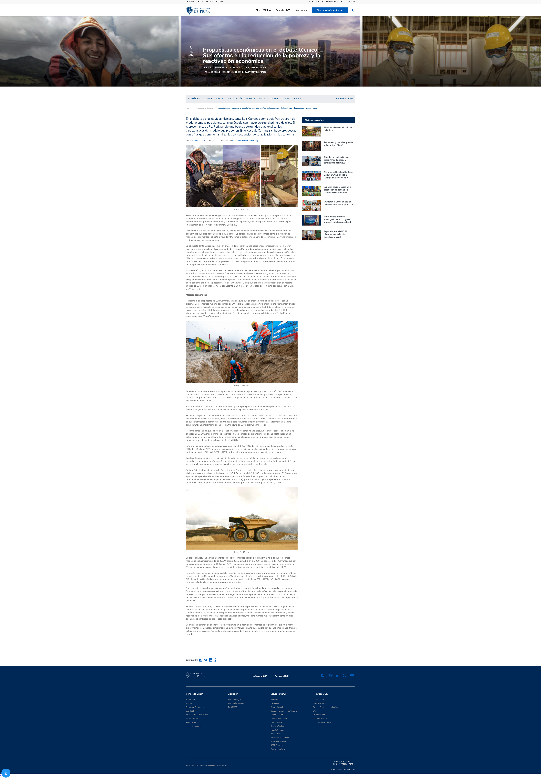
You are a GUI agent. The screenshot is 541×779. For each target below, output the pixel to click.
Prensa (262, 68)
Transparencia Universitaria (197, 715)
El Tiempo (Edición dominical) (245, 140)
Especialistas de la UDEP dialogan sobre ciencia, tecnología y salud (335, 234)
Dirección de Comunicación (330, 10)
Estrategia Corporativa (195, 707)
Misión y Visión (192, 699)
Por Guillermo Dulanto (216, 67)
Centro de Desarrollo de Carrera (283, 711)
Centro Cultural (276, 707)
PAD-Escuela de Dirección (336, 1)
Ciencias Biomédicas (278, 718)
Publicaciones (275, 734)
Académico (194, 98)
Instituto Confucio (277, 730)
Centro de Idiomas (277, 715)
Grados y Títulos (277, 726)
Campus (208, 98)
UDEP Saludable (277, 745)
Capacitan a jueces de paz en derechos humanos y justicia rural (339, 203)
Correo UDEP (318, 699)
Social (262, 98)
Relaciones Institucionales (280, 737)
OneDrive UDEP (319, 703)
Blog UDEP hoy (263, 10)
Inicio (188, 108)
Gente (219, 98)
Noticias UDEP (259, 676)
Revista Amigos (344, 98)
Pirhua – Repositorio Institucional (326, 707)
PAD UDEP (232, 707)
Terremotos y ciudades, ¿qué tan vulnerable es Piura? (339, 144)
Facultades (190, 1)
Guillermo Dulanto (197, 140)
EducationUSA (276, 722)
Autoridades (191, 722)
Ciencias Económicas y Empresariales (246, 72)
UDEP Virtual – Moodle (322, 718)
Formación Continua (236, 703)
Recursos (209, 1)
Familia (286, 98)
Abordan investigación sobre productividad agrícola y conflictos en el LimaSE (337, 160)
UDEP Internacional (316, 1)
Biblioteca (219, 1)
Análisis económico (215, 72)
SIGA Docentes (319, 715)
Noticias (352, 1)
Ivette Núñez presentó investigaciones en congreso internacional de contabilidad (337, 219)
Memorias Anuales (193, 726)
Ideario (189, 703)
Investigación (234, 98)
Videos (297, 98)
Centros (200, 1)
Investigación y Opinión (245, 68)
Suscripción (301, 10)
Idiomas (274, 98)
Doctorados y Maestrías (237, 699)
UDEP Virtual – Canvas (322, 722)
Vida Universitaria (277, 749)
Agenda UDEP (282, 676)
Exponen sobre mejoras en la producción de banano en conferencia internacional (337, 190)
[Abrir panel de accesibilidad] (5, 773)
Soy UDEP (190, 711)
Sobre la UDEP (283, 10)
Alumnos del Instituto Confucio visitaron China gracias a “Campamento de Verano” (338, 175)
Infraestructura (192, 718)
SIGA (315, 711)
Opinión (250, 98)
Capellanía (274, 703)
